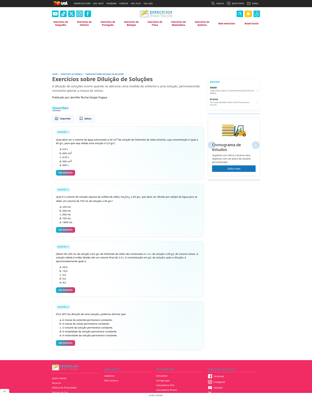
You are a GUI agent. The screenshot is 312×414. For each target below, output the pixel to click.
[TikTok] (63, 14)
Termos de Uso (60, 392)
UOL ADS (148, 3)
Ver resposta (65, 173)
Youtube (218, 387)
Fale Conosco (111, 380)
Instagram (219, 381)
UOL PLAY (136, 3)
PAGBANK (111, 3)
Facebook (219, 376)
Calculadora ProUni (166, 389)
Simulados (161, 375)
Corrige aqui (163, 380)
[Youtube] (55, 14)
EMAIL (255, 3)
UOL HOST (98, 3)
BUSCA (220, 3)
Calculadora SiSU (165, 385)
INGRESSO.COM (82, 3)
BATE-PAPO (238, 3)
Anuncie (56, 382)
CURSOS (123, 3)
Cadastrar (109, 375)
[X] (71, 14)
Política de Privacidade (64, 387)
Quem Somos (59, 378)
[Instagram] (79, 14)
